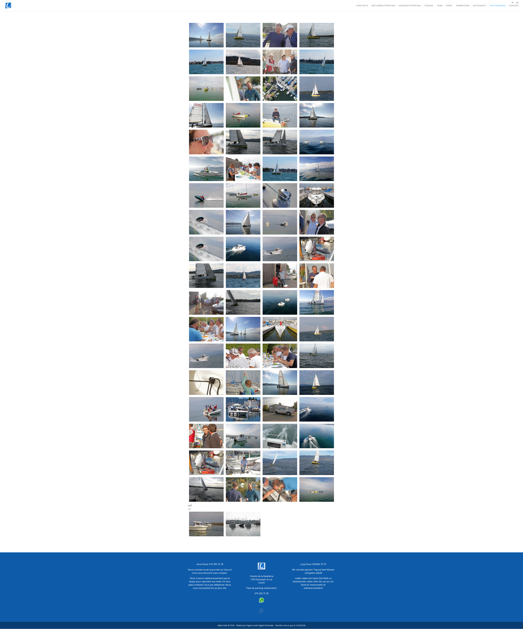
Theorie (428, 5)
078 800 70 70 (319, 564)
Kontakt (514, 5)
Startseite (362, 5)
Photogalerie (498, 5)
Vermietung (462, 5)
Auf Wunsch (479, 5)
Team (439, 5)
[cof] (206, 501)
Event (449, 5)
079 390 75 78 (216, 564)
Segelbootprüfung (410, 5)
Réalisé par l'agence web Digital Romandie (254, 625)
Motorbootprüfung (383, 5)
